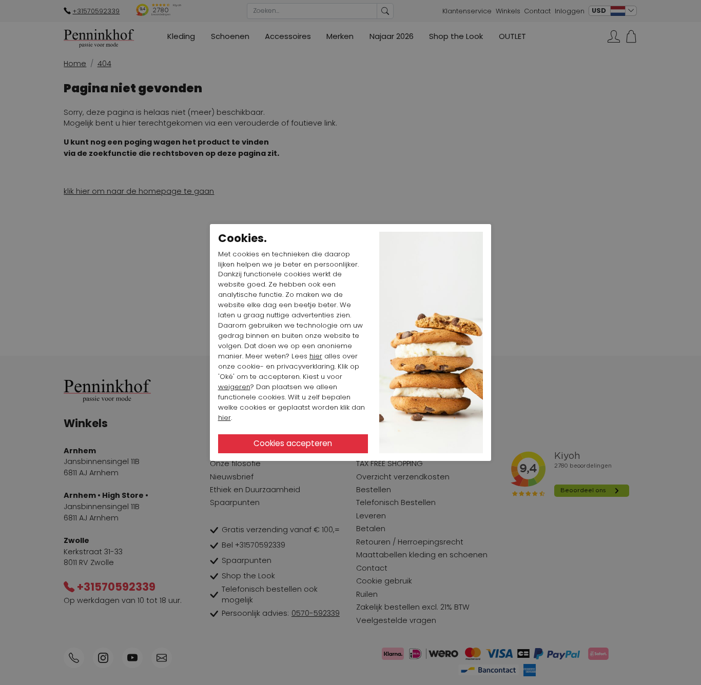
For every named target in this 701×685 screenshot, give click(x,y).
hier (315, 356)
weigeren (234, 387)
